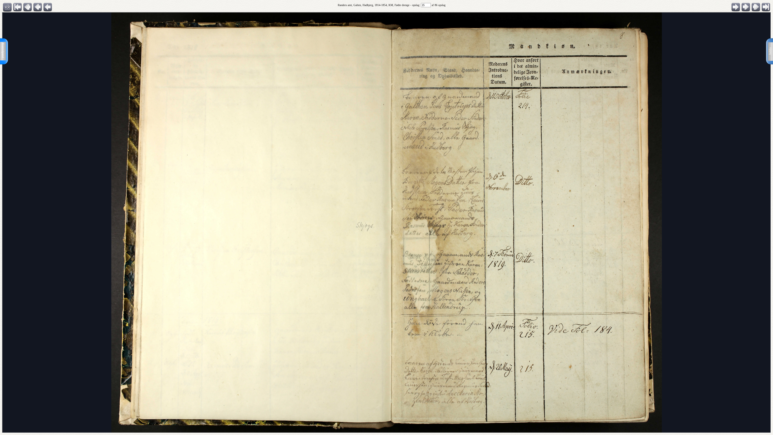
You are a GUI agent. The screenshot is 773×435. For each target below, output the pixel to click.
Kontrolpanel (2, 50)
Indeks (770, 51)
